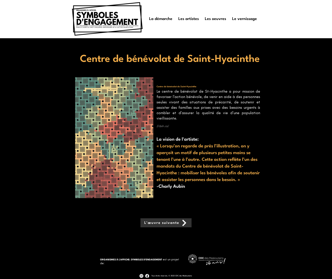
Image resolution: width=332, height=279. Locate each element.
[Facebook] (147, 276)
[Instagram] (141, 276)
